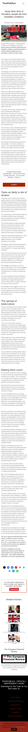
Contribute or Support (15, 708)
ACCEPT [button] (14, 729)
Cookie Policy (15, 712)
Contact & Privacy (16, 705)
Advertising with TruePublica (15, 701)
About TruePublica (15, 697)
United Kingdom (19, 22)
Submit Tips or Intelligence (15, 716)
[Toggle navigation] (23, 3)
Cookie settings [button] (21, 727)
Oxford (11, 458)
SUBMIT (14, 185)
